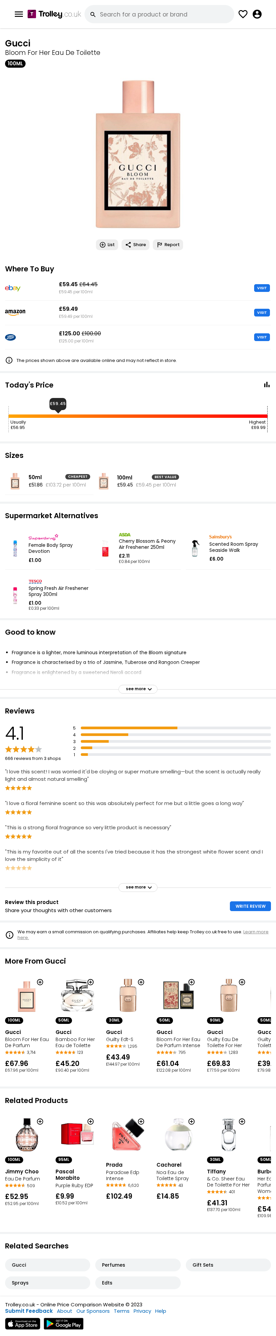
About (64, 1310)
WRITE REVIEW (251, 906)
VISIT (262, 288)
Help (160, 1310)
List (111, 244)
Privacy (142, 1310)
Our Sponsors (93, 1310)
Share (139, 244)
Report (172, 244)
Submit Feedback (29, 1310)
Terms (122, 1310)
